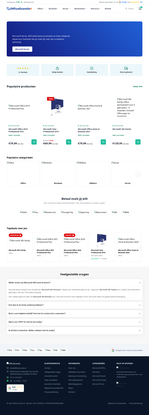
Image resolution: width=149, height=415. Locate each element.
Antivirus (95, 8)
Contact (47, 368)
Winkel (108, 8)
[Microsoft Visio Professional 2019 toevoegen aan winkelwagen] (68, 142)
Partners (71, 392)
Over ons (72, 368)
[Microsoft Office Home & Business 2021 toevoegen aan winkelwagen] (103, 142)
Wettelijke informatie (76, 372)
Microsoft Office (98, 368)
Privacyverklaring (51, 392)
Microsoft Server (22, 49)
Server (65, 8)
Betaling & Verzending (77, 376)
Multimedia (79, 8)
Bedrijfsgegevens (75, 384)
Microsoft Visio (98, 384)
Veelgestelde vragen (52, 372)
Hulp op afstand (50, 380)
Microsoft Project (99, 380)
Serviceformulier (51, 376)
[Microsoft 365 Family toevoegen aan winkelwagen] (138, 142)
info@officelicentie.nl (18, 368)
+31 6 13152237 (16, 377)
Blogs (70, 388)
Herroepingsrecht (75, 380)
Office (40, 8)
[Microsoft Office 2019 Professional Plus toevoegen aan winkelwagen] (34, 142)
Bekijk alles (137, 86)
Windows (53, 8)
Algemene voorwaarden (53, 388)
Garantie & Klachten (52, 384)
